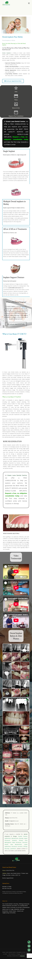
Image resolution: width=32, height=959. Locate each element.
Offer (16, 92)
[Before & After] (16, 104)
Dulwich (14, 840)
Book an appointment (7, 878)
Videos (16, 100)
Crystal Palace (22, 836)
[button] (16, 652)
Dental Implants (6, 53)
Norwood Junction (17, 846)
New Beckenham (16, 844)
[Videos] (16, 96)
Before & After (16, 108)
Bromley (7, 848)
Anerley (21, 838)
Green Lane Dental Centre (8, 952)
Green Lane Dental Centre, (17, 475)
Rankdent (22, 955)
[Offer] (16, 88)
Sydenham (8, 838)
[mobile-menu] (28, 3)
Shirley (25, 846)
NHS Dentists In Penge (14, 954)
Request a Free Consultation (16, 116)
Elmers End (23, 840)
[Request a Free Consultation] (16, 112)
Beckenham (15, 838)
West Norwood (16, 842)
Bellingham (8, 842)
